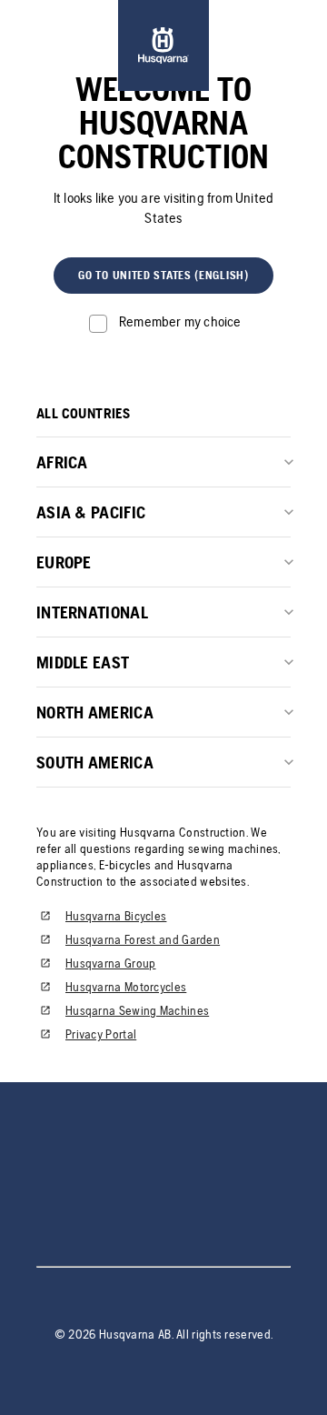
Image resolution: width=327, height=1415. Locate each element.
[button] (163, 275)
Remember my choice (180, 321)
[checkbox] (163, 322)
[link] (163, 45)
